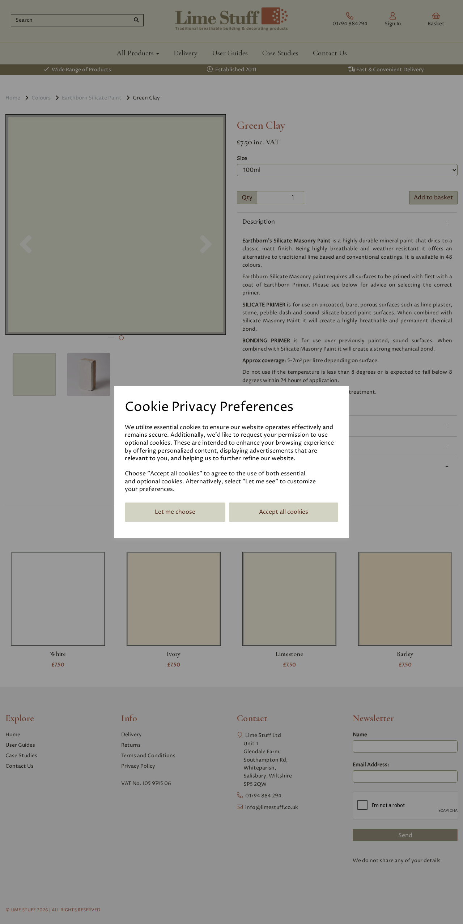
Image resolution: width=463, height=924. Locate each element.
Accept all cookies (283, 512)
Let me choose (175, 512)
